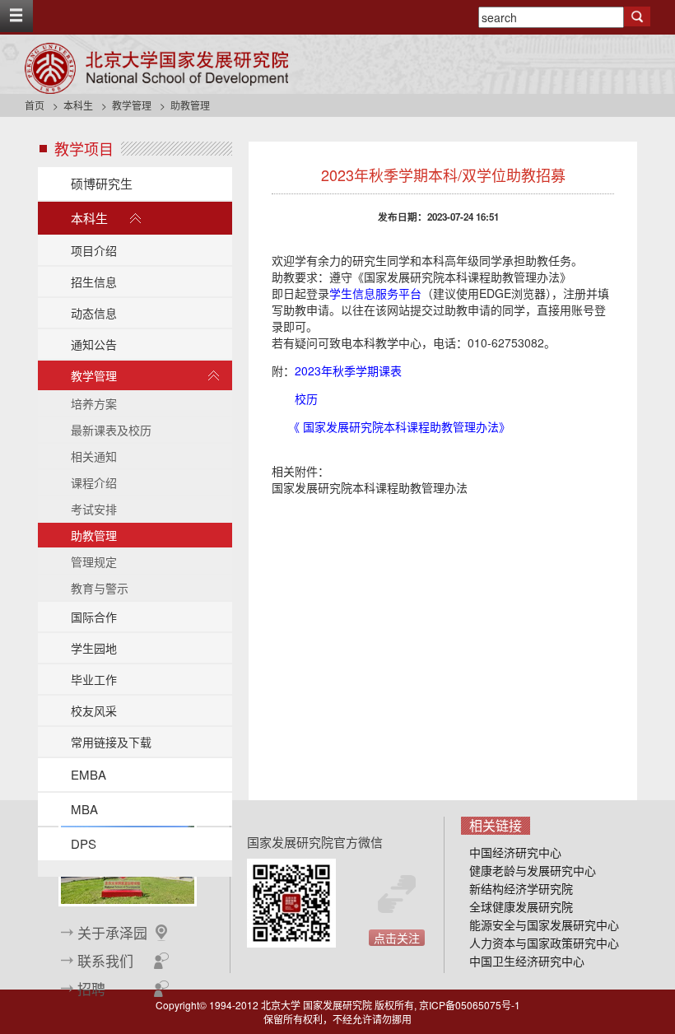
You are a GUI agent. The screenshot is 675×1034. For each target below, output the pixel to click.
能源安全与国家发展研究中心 (544, 924)
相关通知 (94, 456)
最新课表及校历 (111, 430)
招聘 (91, 989)
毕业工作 (94, 679)
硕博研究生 (102, 183)
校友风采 (94, 710)
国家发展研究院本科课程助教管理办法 (370, 487)
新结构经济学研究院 (521, 888)
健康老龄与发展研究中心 (532, 870)
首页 (34, 105)
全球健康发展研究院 (521, 906)
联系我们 (105, 961)
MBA (84, 808)
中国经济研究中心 (515, 852)
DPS (83, 843)
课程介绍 (94, 482)
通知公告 (94, 344)
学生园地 (94, 648)
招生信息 (94, 281)
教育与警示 (99, 588)
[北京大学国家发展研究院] (156, 68)
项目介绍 (94, 250)
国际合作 (94, 616)
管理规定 (94, 561)
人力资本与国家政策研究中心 (544, 942)
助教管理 (94, 535)
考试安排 (94, 509)
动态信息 (94, 313)
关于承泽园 (112, 933)
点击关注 (397, 937)
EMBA (88, 774)
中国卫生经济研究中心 (526, 960)
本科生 (78, 105)
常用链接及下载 (111, 742)
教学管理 (131, 105)
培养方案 (94, 403)
